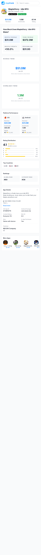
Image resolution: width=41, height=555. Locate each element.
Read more (6, 205)
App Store (13, 14)
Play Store (23, 14)
